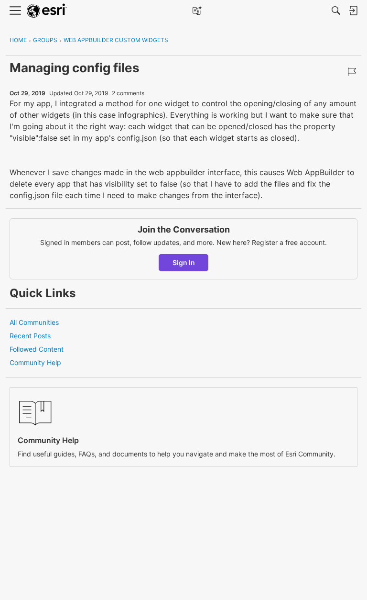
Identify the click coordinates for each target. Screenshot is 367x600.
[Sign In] (353, 10)
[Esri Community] (47, 11)
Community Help (35, 362)
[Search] (336, 10)
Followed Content (37, 349)
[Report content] (351, 71)
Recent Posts (30, 336)
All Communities (34, 322)
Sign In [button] (184, 262)
